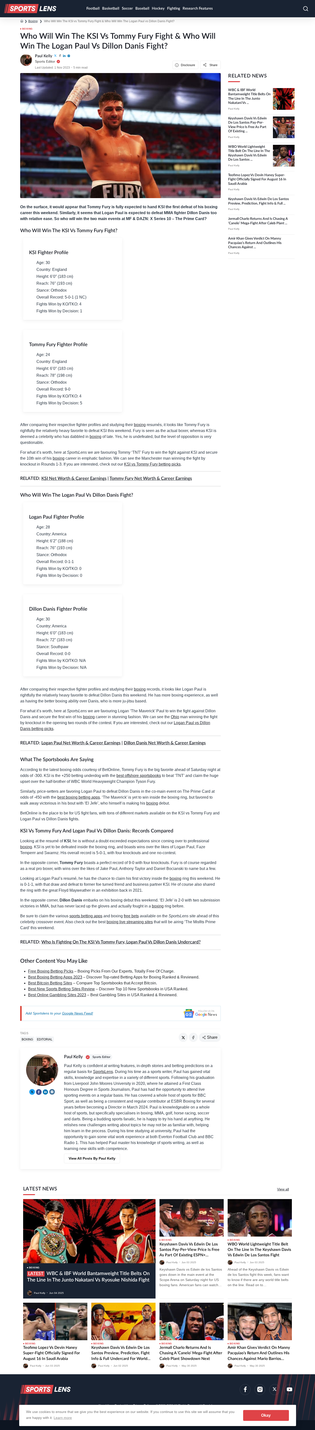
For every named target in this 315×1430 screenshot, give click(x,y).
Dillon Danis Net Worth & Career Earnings (165, 743)
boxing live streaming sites (130, 922)
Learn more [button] (63, 1418)
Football (93, 8)
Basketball (110, 8)
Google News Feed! (77, 1013)
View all (283, 1189)
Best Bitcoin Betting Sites (50, 983)
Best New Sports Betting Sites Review (61, 989)
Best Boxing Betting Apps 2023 (55, 977)
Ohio (175, 717)
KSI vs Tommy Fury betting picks (152, 464)
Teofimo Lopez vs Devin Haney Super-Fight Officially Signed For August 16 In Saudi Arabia (257, 179)
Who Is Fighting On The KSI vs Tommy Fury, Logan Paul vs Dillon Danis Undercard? (121, 942)
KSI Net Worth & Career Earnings (74, 478)
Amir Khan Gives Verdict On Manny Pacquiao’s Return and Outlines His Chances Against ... (255, 243)
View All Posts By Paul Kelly (92, 1158)
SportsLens (103, 1072)
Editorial (44, 1039)
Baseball (142, 8)
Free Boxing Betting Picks (50, 971)
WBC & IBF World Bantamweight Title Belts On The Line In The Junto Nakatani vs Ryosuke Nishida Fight (88, 1276)
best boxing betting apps (78, 797)
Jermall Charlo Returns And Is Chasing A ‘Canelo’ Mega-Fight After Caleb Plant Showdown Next (190, 1353)
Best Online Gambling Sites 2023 (57, 995)
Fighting (173, 8)
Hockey (158, 8)
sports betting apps (85, 916)
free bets (131, 916)
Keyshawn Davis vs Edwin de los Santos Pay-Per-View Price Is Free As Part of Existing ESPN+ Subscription (189, 1250)
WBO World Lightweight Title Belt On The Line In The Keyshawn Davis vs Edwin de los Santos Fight (259, 1249)
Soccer (127, 8)
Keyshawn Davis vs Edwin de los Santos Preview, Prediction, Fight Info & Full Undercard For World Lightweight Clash (120, 1353)
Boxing (33, 21)
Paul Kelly (233, 108)
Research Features (198, 8)
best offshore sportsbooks (138, 775)
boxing (140, 425)
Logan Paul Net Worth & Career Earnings (81, 743)
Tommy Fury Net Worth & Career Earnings (151, 478)
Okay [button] (266, 1415)
